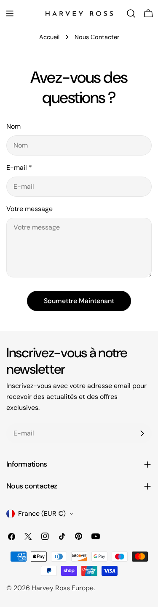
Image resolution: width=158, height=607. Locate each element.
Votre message (29, 208)
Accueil (49, 37)
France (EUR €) (42, 513)
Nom (13, 126)
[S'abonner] (142, 433)
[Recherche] (131, 13)
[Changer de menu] (9, 13)
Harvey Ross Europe (63, 587)
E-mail (19, 167)
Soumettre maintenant (79, 300)
